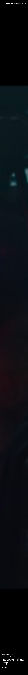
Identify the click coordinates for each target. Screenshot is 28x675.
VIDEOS (7, 654)
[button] (2, 3)
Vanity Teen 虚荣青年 (13, 3)
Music (3, 654)
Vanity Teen (4, 667)
